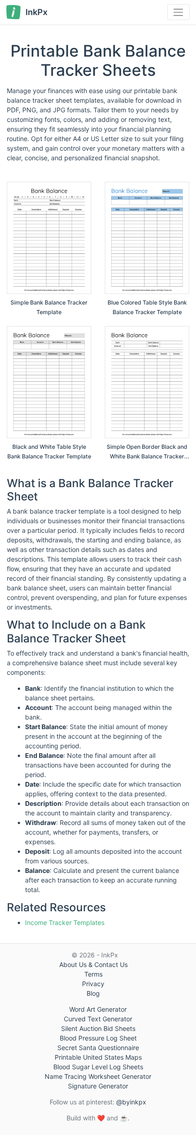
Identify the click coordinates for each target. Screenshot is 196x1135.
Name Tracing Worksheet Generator (98, 1076)
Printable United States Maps (98, 1057)
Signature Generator (98, 1086)
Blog (93, 993)
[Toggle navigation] (178, 12)
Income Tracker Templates (64, 922)
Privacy (93, 984)
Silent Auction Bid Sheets (98, 1028)
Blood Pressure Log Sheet (98, 1038)
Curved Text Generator (98, 1019)
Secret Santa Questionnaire (98, 1047)
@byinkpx (131, 1102)
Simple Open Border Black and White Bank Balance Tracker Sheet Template (147, 456)
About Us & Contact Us (93, 964)
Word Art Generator (98, 1009)
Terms (93, 974)
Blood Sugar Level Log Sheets (98, 1067)
